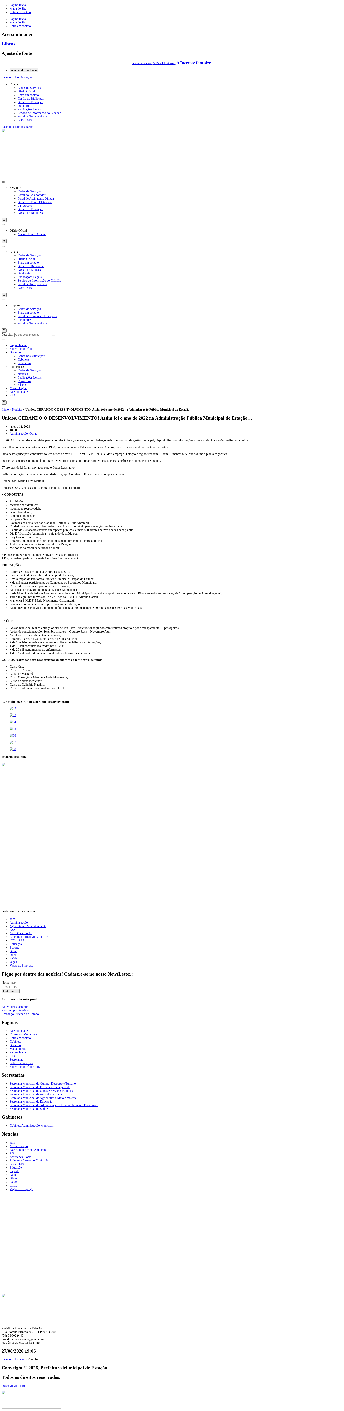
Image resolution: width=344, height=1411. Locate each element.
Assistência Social (21, 933)
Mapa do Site (18, 8)
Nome (6, 982)
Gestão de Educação (30, 102)
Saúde (13, 958)
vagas (13, 962)
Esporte (14, 947)
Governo (15, 352)
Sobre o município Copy (25, 1066)
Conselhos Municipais (31, 356)
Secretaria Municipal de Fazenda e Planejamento (40, 1087)
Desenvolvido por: (13, 1385)
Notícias (23, 374)
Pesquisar (8, 334)
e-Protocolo (25, 205)
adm (12, 919)
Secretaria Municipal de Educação (31, 1101)
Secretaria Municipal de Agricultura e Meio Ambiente (43, 1098)
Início (5, 409)
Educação (16, 944)
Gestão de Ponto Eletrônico (35, 202)
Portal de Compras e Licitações (37, 316)
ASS (13, 929)
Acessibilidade (19, 391)
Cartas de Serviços (29, 87)
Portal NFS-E (26, 319)
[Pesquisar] (53, 335)
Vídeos (22, 384)
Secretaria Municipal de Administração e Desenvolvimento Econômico (54, 1105)
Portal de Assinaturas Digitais (36, 198)
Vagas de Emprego (21, 965)
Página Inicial (18, 5)
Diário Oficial (26, 91)
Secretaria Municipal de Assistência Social (36, 1094)
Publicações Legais (30, 109)
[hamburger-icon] (3, 182)
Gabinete (23, 359)
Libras (8, 43)
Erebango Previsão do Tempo (20, 1014)
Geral (13, 951)
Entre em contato (20, 12)
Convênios (24, 381)
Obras (33, 433)
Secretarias (24, 363)
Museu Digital (18, 388)
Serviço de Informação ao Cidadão (39, 112)
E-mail (6, 986)
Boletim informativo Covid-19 (29, 936)
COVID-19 (25, 120)
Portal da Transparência (32, 116)
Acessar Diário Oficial (32, 234)
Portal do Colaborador (31, 195)
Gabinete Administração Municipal (31, 1125)
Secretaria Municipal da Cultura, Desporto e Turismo (43, 1083)
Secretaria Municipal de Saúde (29, 1108)
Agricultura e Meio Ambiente (28, 926)
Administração (19, 433)
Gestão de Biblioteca (31, 98)
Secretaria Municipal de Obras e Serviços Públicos (41, 1090)
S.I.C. (13, 395)
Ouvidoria (24, 105)
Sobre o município (21, 348)
